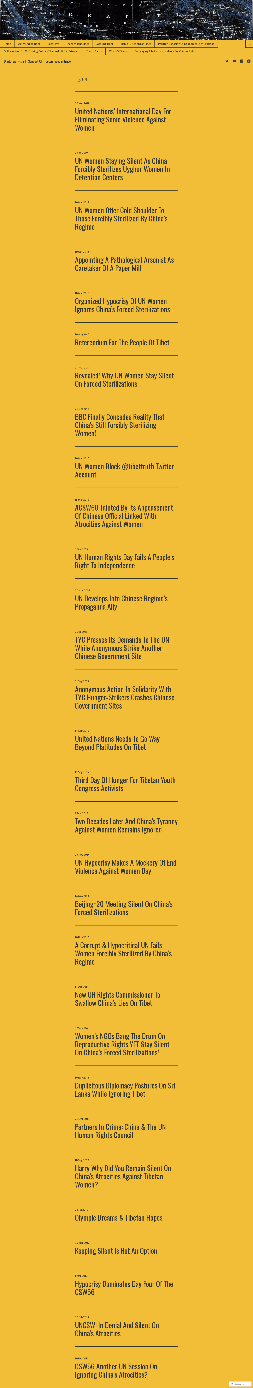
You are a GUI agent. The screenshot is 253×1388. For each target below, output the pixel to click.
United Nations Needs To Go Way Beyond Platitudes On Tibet (117, 742)
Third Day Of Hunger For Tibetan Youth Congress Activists (125, 783)
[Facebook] (241, 61)
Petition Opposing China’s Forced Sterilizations (186, 44)
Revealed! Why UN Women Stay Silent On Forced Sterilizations (124, 379)
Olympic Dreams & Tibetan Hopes (119, 1217)
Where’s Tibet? (118, 51)
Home (7, 44)
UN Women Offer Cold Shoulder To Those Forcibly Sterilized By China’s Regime (121, 218)
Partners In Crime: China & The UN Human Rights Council (120, 1130)
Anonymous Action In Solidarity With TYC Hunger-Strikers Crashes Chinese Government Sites (125, 697)
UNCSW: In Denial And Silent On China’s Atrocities (117, 1328)
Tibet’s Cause (94, 51)
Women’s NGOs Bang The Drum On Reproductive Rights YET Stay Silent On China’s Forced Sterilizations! (122, 1043)
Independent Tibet (78, 44)
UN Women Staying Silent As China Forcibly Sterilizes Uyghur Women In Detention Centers (122, 168)
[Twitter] (227, 61)
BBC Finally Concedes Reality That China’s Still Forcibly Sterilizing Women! (119, 424)
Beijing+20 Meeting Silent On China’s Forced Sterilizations (124, 907)
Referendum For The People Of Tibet (122, 342)
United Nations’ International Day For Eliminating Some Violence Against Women (123, 119)
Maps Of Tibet (104, 44)
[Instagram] (249, 61)
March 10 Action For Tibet (135, 44)
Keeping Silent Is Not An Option (116, 1250)
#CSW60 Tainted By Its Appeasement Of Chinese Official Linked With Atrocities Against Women (124, 515)
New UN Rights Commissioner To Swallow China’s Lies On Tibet (117, 998)
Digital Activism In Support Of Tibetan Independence (37, 61)
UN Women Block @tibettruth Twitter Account (124, 470)
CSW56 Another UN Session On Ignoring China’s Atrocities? (116, 1370)
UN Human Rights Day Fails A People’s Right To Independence (124, 560)
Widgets (249, 47)
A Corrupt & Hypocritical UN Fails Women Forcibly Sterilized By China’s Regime (123, 953)
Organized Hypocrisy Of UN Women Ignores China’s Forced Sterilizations (122, 304)
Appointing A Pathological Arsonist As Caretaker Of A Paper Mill (124, 263)
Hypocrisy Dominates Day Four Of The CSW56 (124, 1287)
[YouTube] (234, 61)
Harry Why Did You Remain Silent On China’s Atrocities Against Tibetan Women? (123, 1176)
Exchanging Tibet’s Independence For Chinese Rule (164, 51)
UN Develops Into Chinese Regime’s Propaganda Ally (121, 602)
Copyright (53, 44)
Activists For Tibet (29, 44)
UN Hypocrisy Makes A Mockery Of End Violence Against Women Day (125, 866)
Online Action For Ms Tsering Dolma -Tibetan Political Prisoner (41, 51)
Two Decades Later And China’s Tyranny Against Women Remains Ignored (126, 825)
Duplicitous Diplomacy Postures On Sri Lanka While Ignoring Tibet (125, 1089)
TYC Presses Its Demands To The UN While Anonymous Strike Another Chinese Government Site (122, 647)
